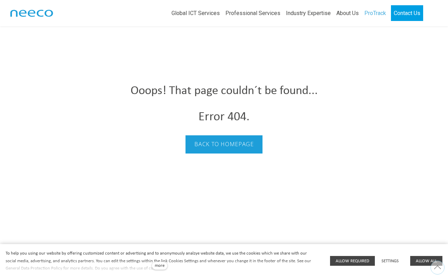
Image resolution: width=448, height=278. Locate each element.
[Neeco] (31, 13)
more (159, 265)
